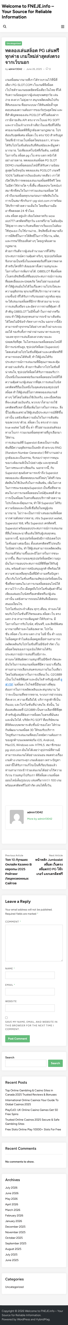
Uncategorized (14, 43)
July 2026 (11, 1187)
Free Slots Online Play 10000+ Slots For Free (33, 1129)
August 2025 (13, 1249)
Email (10, 984)
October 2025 (14, 1237)
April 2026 (11, 1204)
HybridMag (43, 1319)
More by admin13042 (39, 818)
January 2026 (13, 1221)
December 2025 (15, 1226)
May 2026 (11, 1198)
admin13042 (15, 69)
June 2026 (11, 1193)
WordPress (23, 1319)
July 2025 (11, 1254)
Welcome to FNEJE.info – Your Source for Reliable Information (28, 11)
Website (11, 1001)
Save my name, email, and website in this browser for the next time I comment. (31, 1025)
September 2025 (15, 1243)
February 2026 (14, 1215)
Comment (13, 921)
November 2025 (15, 1232)
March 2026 (12, 1210)
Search (9, 1057)
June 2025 (11, 1260)
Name (10, 968)
